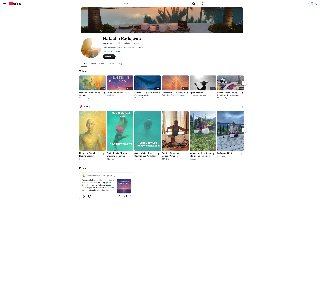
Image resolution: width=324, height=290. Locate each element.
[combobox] (156, 3)
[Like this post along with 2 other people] (83, 196)
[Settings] (304, 3)
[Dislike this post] (89, 196)
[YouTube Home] (15, 3)
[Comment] (125, 196)
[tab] (84, 64)
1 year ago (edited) (108, 176)
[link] (106, 186)
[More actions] (104, 93)
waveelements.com (113, 51)
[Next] (244, 83)
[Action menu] (130, 196)
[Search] (194, 3)
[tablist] (162, 64)
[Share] (119, 196)
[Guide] (4, 3)
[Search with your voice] (202, 3)
